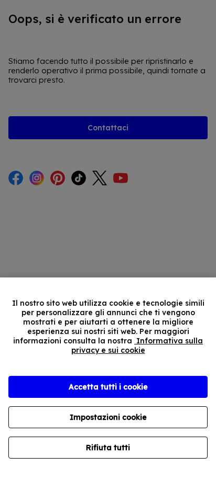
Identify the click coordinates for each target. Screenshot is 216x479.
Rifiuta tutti (108, 447)
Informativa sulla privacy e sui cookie (137, 345)
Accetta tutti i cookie (108, 387)
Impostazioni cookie (108, 417)
